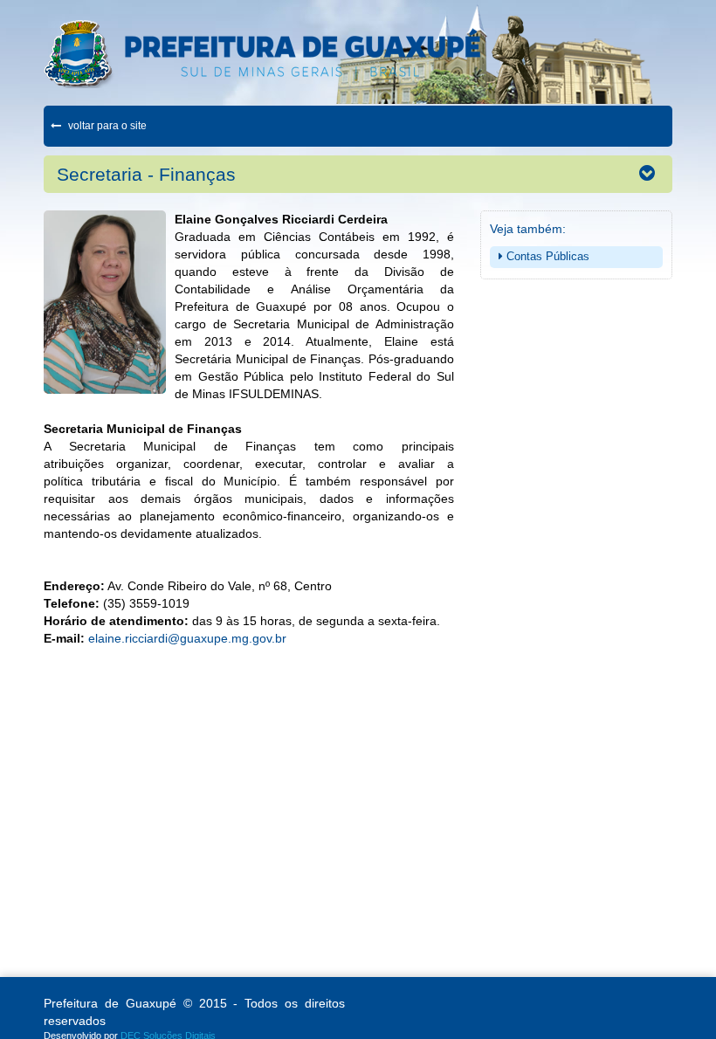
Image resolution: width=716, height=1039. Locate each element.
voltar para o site (106, 126)
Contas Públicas (546, 256)
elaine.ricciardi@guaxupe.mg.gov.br (187, 638)
